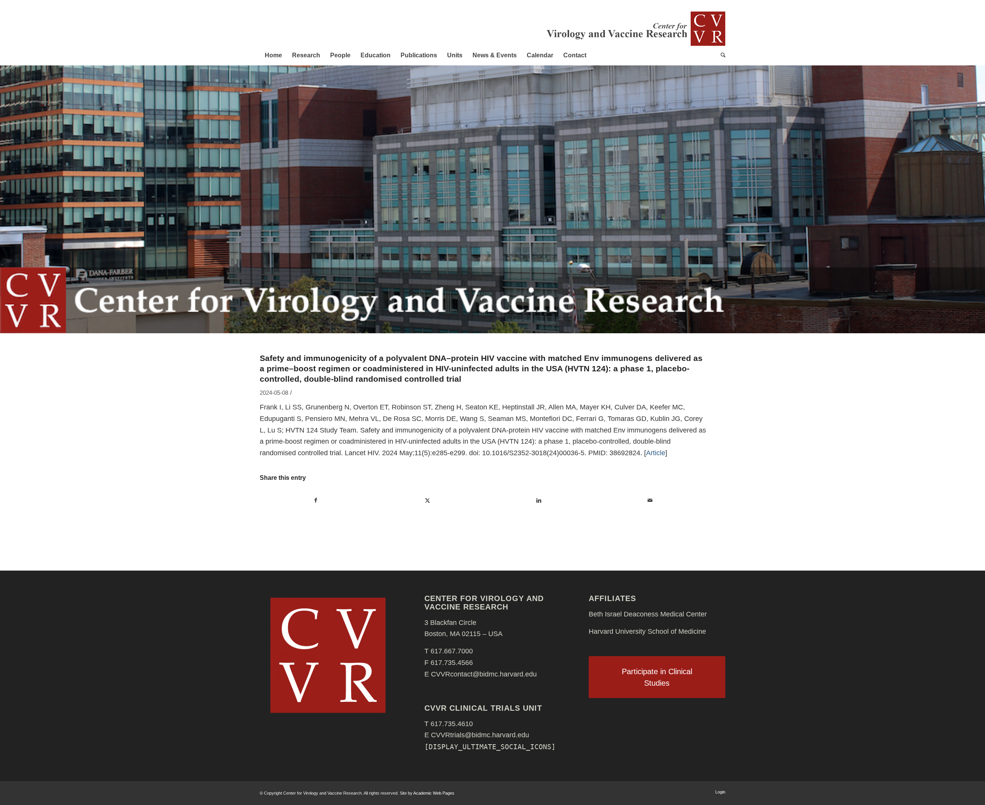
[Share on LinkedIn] (538, 500)
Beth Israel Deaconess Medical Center (648, 614)
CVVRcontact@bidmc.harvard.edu (484, 674)
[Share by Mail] (650, 500)
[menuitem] (273, 55)
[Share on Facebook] (316, 500)
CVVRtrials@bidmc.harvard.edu (480, 735)
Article (655, 453)
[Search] (721, 55)
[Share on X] (427, 500)
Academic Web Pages (433, 793)
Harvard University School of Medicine (647, 631)
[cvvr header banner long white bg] (635, 28)
